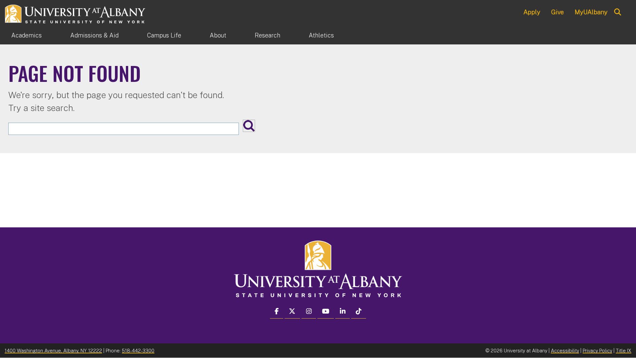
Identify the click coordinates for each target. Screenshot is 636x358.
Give (557, 12)
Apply (531, 12)
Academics (26, 35)
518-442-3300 (138, 350)
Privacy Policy (597, 350)
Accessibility (565, 350)
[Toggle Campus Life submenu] (195, 35)
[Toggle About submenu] (240, 35)
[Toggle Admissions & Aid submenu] (133, 35)
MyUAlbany (591, 12)
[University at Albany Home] (75, 13)
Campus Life (164, 35)
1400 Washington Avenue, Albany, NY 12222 (53, 350)
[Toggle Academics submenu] (56, 35)
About (218, 35)
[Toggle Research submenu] (294, 35)
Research (267, 35)
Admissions (94, 35)
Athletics (321, 35)
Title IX (623, 350)
